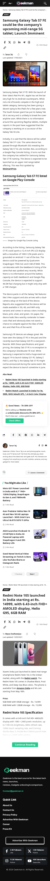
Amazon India (23, 688)
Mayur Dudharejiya (13, 634)
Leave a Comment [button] (37, 473)
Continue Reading (25, 744)
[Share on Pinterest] (25, 435)
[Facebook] (39, 445)
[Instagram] (42, 445)
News (6, 15)
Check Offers (14, 420)
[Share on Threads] (29, 42)
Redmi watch (30, 678)
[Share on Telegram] (24, 42)
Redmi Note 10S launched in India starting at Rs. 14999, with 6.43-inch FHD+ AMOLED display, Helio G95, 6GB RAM (24, 383)
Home (5, 10)
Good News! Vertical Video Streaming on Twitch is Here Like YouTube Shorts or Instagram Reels (17, 558)
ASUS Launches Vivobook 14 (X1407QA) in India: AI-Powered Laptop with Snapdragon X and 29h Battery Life (16, 536)
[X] (36, 851)
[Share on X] (10, 42)
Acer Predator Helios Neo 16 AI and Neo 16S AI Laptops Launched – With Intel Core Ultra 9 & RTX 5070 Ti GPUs (16, 516)
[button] (5, 3)
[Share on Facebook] (5, 42)
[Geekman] (25, 3)
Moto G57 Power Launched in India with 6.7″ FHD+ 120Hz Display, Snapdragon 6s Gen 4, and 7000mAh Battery (16, 494)
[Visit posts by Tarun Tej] (5, 445)
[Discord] (46, 445)
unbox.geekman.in (27, 416)
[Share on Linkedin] (19, 42)
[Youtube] (36, 861)
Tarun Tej (9, 54)
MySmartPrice (9, 168)
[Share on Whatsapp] (14, 42)
